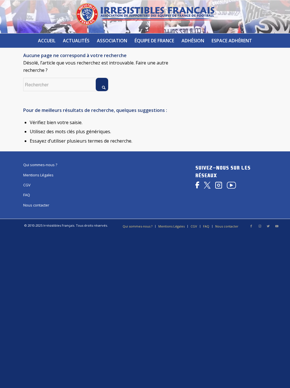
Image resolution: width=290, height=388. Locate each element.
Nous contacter (36, 205)
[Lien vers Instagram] (259, 226)
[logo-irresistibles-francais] (145, 16)
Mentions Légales (38, 175)
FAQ (26, 194)
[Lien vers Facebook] (251, 226)
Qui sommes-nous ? (40, 164)
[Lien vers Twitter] (268, 226)
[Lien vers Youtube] (276, 226)
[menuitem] (46, 41)
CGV (27, 184)
